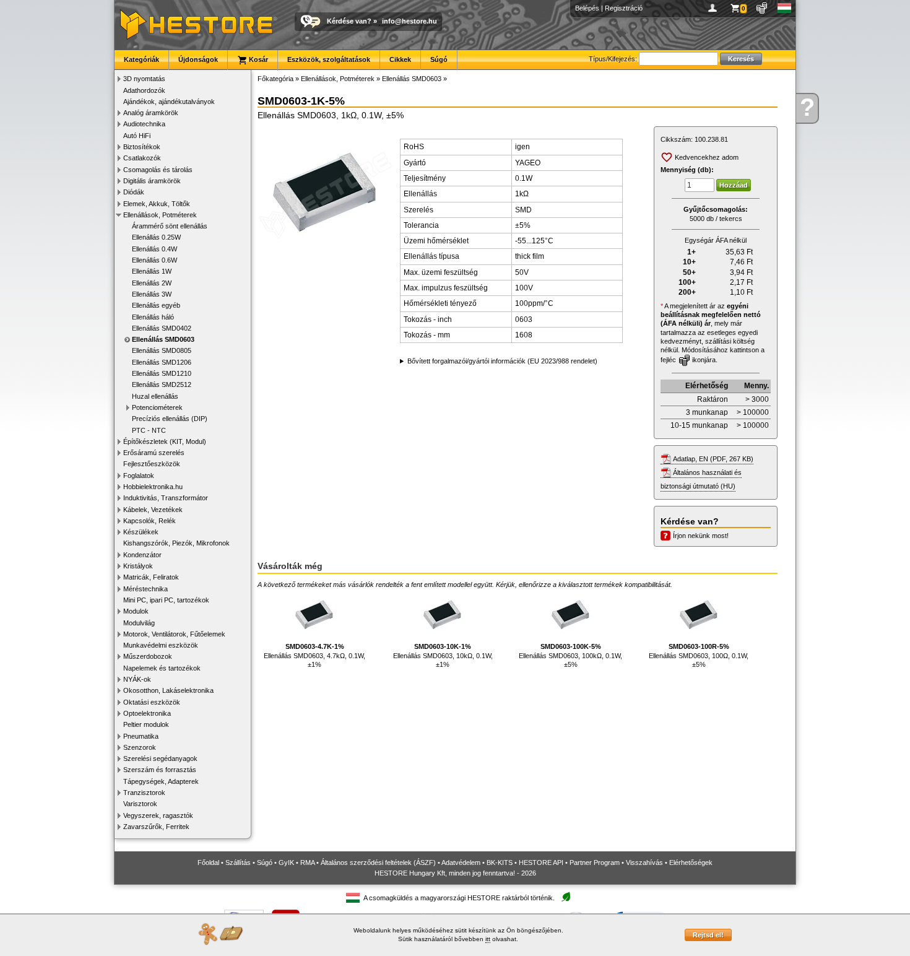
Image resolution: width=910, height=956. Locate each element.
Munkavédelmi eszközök (160, 645)
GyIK (286, 862)
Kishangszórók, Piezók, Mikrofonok (176, 543)
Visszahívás (644, 862)
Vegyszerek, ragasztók (158, 815)
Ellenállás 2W (151, 283)
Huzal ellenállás (155, 396)
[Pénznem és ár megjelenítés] (762, 8)
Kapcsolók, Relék (149, 520)
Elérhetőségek (691, 862)
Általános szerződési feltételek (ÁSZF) (378, 862)
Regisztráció (624, 8)
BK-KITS (500, 862)
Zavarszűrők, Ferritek (156, 826)
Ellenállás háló (153, 317)
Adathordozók (144, 90)
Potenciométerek (157, 407)
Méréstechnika (145, 589)
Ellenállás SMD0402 (161, 328)
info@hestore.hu (409, 21)
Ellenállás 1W (151, 271)
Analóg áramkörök (150, 112)
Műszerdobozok (147, 656)
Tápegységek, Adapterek (161, 781)
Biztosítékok (141, 146)
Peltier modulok (146, 724)
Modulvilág (139, 623)
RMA (307, 862)
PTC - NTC (149, 430)
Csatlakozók (142, 158)
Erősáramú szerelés (153, 452)
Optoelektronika (147, 713)
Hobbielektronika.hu (153, 486)
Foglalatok (138, 475)
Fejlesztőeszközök (151, 463)
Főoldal (208, 862)
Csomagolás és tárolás (158, 169)
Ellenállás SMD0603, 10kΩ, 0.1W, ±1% (443, 655)
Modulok (136, 611)
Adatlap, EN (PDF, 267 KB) (713, 459)
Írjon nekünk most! (701, 535)
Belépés (587, 8)
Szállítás (238, 862)
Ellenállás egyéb (156, 305)
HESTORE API (541, 862)
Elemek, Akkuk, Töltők (156, 203)
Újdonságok (198, 59)
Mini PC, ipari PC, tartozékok (166, 600)
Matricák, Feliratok (151, 577)
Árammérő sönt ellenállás (169, 226)
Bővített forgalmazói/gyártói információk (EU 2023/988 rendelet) (502, 361)
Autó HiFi (136, 135)
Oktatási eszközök (151, 702)
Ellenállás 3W (151, 294)
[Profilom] (715, 8)
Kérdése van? (349, 21)
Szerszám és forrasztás (159, 769)
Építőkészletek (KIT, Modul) (164, 441)
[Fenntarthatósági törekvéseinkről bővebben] (566, 897)
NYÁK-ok (137, 679)
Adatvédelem (460, 862)
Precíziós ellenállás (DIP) (169, 418)
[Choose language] (785, 8)
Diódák (133, 192)
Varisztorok (140, 803)
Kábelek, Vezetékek (153, 509)
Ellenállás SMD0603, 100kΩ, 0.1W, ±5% (570, 655)
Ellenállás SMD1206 (161, 362)
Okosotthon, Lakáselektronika (168, 690)
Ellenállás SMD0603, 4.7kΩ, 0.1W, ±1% (314, 655)
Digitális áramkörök (152, 181)
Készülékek (140, 532)
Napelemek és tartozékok (162, 668)
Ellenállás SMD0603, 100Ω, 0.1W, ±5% (698, 655)
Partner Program (595, 862)
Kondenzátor (142, 554)
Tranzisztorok (144, 792)
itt (487, 939)
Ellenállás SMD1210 (161, 373)
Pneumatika (140, 736)
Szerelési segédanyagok (160, 758)
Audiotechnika (144, 124)
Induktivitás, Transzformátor (165, 498)
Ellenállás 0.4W (154, 249)
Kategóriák (141, 59)
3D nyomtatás (144, 78)
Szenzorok (139, 747)
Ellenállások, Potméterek (160, 215)
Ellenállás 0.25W (156, 237)
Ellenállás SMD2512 (161, 384)
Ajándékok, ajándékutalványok (169, 101)
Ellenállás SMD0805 (161, 350)
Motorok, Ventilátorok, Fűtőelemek (174, 634)
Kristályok (138, 566)
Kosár (257, 59)
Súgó (439, 59)
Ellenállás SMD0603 (163, 339)
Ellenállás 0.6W (154, 260)
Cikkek (400, 59)
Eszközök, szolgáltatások (328, 59)
